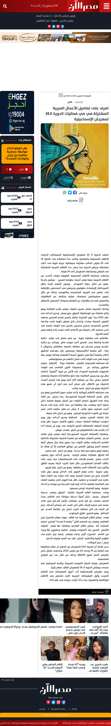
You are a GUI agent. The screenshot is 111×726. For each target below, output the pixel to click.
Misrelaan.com (55, 697)
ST (42, 715)
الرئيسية (79, 101)
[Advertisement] (55, 69)
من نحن (42, 709)
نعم (21, 169)
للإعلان (74, 709)
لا (7, 169)
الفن (69, 101)
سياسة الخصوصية (58, 709)
